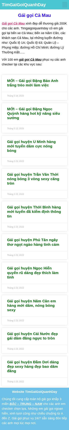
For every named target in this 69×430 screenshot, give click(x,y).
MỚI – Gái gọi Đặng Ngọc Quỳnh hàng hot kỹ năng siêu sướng (33, 113)
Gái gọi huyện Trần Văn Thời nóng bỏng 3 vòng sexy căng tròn (33, 178)
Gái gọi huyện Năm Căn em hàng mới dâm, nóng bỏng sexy (31, 305)
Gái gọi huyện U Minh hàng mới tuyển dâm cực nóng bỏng (31, 146)
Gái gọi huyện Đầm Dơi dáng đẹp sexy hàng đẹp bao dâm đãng (33, 366)
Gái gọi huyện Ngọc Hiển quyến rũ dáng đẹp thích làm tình (33, 272)
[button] (64, 5)
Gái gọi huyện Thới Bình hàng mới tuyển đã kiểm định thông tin (34, 211)
